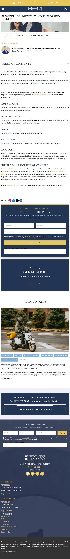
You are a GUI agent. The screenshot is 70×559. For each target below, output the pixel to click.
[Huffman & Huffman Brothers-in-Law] (4, 36)
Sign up (62, 433)
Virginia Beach (8, 499)
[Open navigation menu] (3, 9)
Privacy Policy (6, 532)
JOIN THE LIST (35, 243)
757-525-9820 (35, 467)
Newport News (7, 482)
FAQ (2, 519)
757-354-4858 (5, 502)
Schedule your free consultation (35, 409)
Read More (7, 379)
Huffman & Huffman (13, 185)
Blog (11, 35)
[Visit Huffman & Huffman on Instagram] (42, 474)
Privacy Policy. (28, 236)
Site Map (4, 529)
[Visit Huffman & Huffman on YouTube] (37, 474)
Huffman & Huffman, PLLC (41, 95)
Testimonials (5, 521)
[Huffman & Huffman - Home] (35, 9)
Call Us (54, 3)
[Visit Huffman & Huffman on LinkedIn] (33, 474)
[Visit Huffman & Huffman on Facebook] (28, 474)
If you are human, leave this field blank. (15, 248)
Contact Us (5, 524)
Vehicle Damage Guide (8, 527)
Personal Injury (6, 516)
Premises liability (6, 169)
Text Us (19, 3)
